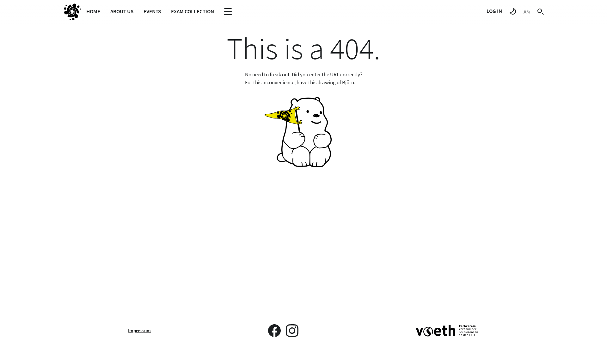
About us (121, 11)
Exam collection (192, 11)
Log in (494, 11)
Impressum (139, 330)
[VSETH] (447, 331)
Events (152, 11)
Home (93, 11)
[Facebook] (274, 330)
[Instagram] (292, 330)
